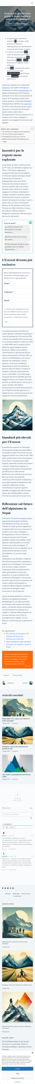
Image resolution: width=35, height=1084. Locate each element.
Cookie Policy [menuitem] (17, 896)
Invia (6, 322)
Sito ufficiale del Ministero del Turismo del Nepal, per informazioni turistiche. (17, 636)
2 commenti (27, 25)
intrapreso (6, 87)
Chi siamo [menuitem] (8, 893)
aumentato (28, 104)
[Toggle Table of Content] (31, 128)
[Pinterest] (10, 888)
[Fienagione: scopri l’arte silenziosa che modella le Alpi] (17, 735)
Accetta (17, 1068)
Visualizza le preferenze (17, 1078)
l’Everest (5, 109)
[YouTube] (13, 888)
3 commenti (15, 779)
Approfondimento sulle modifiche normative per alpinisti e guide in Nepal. (18, 644)
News (20, 25)
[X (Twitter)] (5, 888)
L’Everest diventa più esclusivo (13, 134)
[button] (32, 1053)
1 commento (15, 751)
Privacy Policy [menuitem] (26, 893)
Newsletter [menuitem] (16, 893)
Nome (6, 283)
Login (31, 808)
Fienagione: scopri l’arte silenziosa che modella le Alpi (17, 985)
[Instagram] (7, 888)
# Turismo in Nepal (17, 675)
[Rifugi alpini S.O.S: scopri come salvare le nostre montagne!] (17, 707)
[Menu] (32, 3)
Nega (17, 1073)
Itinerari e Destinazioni (11, 25)
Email (6, 300)
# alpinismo (6, 675)
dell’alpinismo (24, 90)
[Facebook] (2, 888)
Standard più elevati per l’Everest (14, 137)
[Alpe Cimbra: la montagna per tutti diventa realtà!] (17, 763)
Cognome (8, 292)
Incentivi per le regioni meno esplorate (16, 132)
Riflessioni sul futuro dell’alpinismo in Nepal (15, 140)
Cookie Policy (17, 1081)
